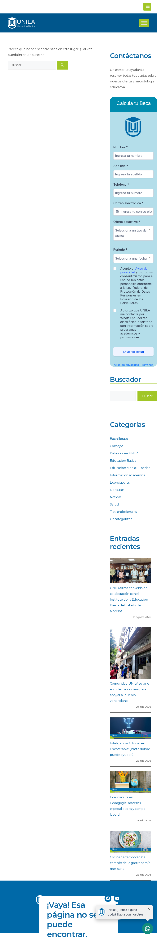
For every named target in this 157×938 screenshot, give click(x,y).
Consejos (116, 446)
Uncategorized (121, 519)
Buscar (147, 396)
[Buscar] (62, 65)
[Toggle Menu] (144, 23)
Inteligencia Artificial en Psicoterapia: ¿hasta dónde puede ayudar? (130, 749)
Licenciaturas (120, 482)
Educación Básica (123, 460)
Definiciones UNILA (124, 453)
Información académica (127, 475)
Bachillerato (119, 439)
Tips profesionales (123, 512)
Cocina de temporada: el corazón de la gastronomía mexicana (130, 863)
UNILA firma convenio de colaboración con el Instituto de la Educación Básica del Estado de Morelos (129, 599)
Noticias (115, 497)
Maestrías (117, 490)
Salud (114, 504)
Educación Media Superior (130, 468)
